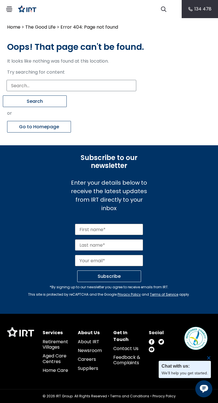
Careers (87, 359)
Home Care (55, 370)
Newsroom (90, 350)
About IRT (88, 341)
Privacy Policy (129, 294)
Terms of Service (164, 294)
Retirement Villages (55, 344)
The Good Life (40, 27)
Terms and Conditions (129, 396)
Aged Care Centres (54, 358)
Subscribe (109, 276)
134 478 (202, 9)
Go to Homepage (39, 126)
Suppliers (88, 368)
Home (13, 27)
